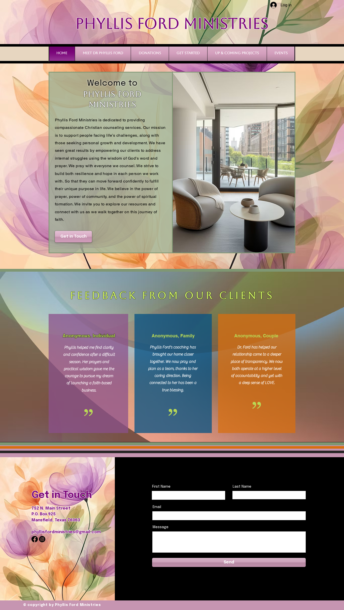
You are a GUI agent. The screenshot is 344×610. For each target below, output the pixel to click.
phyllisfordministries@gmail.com (66, 532)
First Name (161, 486)
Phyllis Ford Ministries (172, 23)
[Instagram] (42, 539)
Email (157, 507)
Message (160, 527)
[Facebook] (34, 539)
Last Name (242, 486)
